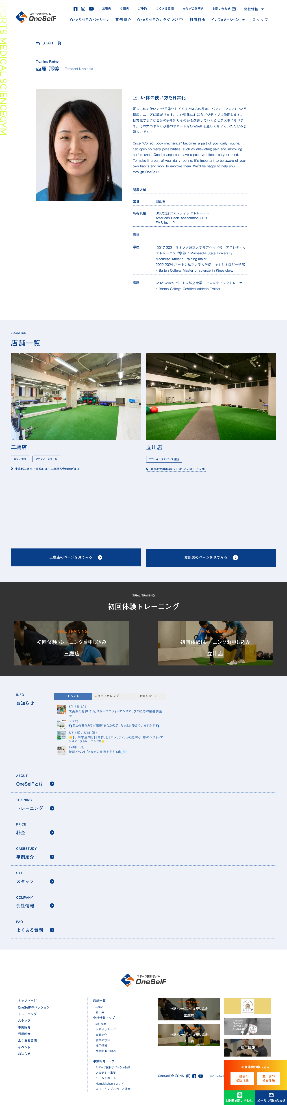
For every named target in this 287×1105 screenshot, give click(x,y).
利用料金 (197, 19)
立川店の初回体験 (268, 1078)
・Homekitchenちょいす (108, 1083)
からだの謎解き (193, 9)
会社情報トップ (104, 1018)
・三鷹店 (98, 1006)
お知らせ (24, 1054)
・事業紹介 (100, 1034)
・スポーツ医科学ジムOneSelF (111, 1067)
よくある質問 (165, 9)
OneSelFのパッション (90, 19)
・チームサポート (104, 1078)
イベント (24, 1047)
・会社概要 (99, 1024)
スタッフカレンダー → (110, 696)
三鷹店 (106, 9)
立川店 (124, 9)
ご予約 (142, 9)
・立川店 (98, 1012)
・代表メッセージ (104, 1029)
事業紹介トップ (104, 1061)
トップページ (27, 1001)
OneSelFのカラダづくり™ (160, 19)
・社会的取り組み (104, 1051)
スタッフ (260, 19)
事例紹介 (123, 19)
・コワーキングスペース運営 (111, 1089)
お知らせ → (147, 696)
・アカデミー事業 (104, 1072)
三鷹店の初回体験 (242, 1078)
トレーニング (27, 1014)
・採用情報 (100, 1045)
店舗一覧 (99, 1001)
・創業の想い (101, 1040)
